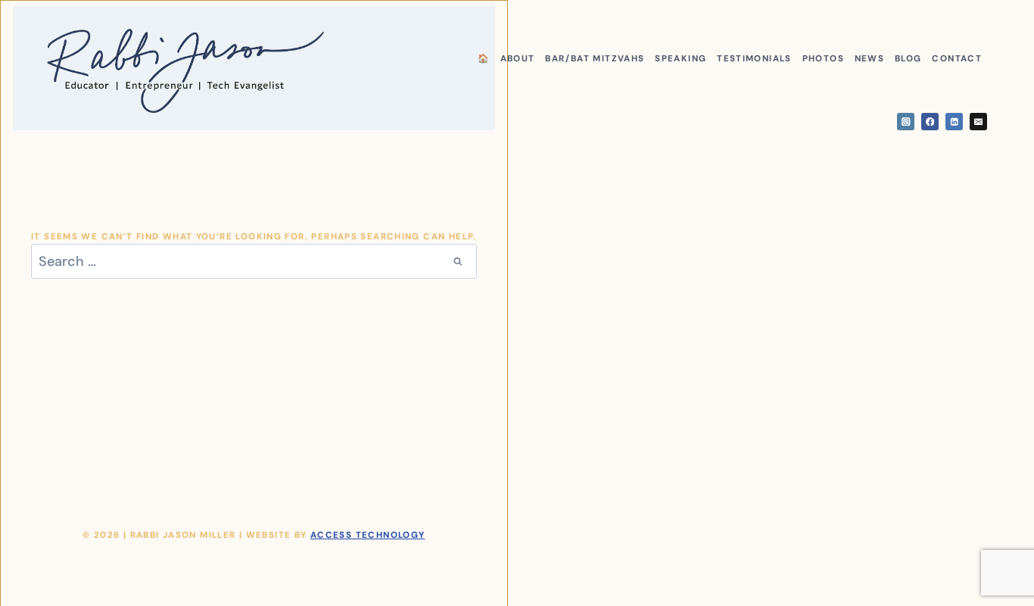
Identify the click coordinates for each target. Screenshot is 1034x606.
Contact (957, 58)
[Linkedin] (954, 121)
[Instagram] (905, 121)
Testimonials (754, 58)
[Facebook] (930, 121)
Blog (908, 58)
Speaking (680, 58)
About (517, 58)
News (870, 58)
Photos (823, 58)
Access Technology (367, 535)
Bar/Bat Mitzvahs (594, 58)
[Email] (978, 121)
